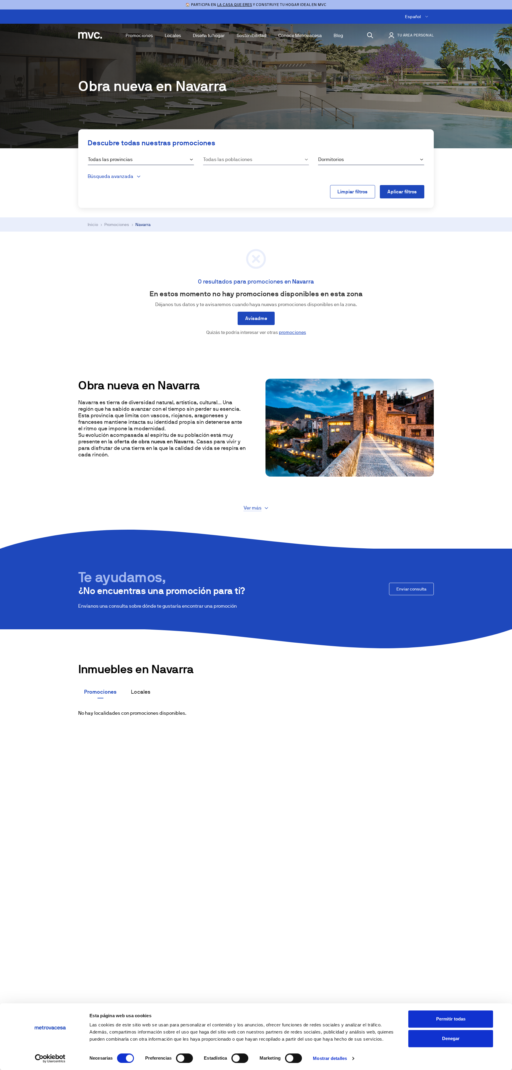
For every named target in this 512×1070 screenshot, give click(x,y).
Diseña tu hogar (209, 35)
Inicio (93, 224)
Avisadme (256, 318)
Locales (173, 35)
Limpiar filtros (352, 192)
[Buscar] (370, 35)
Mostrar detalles (330, 1058)
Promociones (139, 35)
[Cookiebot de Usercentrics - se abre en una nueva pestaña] (50, 1058)
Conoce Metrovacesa (300, 35)
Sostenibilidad (251, 35)
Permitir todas (450, 1018)
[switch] (184, 1058)
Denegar (451, 1038)
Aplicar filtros (402, 192)
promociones (292, 332)
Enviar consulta (411, 589)
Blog (338, 35)
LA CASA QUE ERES (234, 5)
